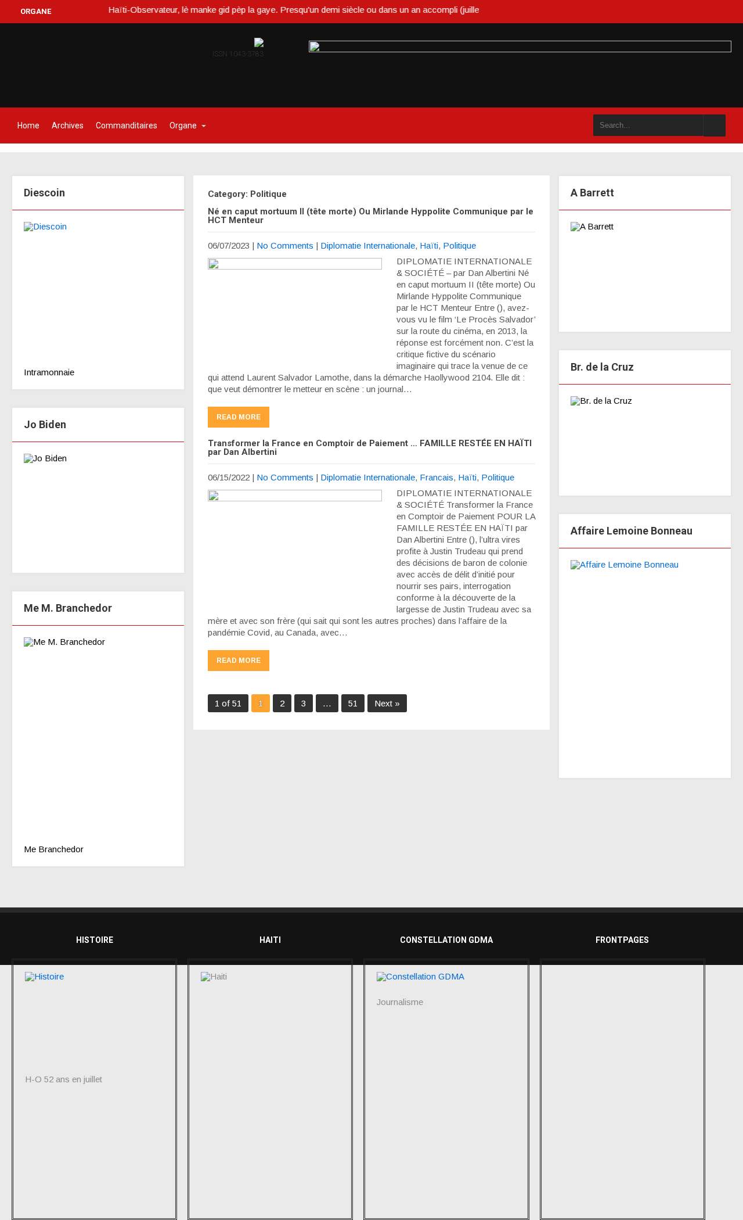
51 (353, 703)
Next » (387, 703)
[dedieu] (98, 294)
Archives (68, 125)
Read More (239, 417)
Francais (436, 477)
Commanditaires (126, 125)
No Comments (285, 245)
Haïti (429, 245)
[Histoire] (94, 1023)
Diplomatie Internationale (367, 245)
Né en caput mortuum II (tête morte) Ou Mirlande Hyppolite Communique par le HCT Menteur (370, 215)
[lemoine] (645, 663)
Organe (183, 125)
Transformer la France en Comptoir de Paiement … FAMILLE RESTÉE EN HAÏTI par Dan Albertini (370, 447)
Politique (459, 245)
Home (28, 125)
